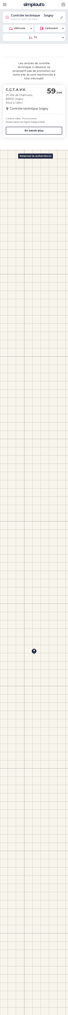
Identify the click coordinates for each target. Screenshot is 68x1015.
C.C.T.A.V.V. (16, 90)
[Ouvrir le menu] (4, 3)
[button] (63, 5)
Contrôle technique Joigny (29, 108)
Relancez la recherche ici (35, 156)
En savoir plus (34, 130)
